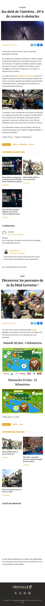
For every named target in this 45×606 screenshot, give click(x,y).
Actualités (22, 7)
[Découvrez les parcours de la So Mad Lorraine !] (22, 304)
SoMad (34, 330)
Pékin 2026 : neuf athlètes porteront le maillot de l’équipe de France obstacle (32, 459)
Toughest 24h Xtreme (26, 76)
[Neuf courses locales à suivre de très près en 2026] (12, 478)
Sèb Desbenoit (6, 45)
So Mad (21, 424)
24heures (15, 144)
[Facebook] (15, 593)
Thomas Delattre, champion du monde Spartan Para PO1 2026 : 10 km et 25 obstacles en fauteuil (12, 179)
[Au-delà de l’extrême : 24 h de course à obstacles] (22, 31)
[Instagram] (25, 593)
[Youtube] (29, 593)
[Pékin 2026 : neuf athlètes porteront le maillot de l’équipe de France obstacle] (33, 446)
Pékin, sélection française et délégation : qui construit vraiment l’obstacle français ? (11, 212)
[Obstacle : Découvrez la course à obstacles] (22, 587)
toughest (31, 144)
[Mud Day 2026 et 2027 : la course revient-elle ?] (33, 166)
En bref (22, 276)
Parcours (15, 424)
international (23, 144)
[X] (20, 593)
